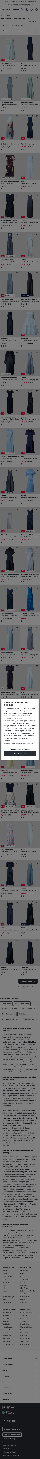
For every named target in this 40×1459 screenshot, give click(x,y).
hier (19, 738)
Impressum (30, 743)
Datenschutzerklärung (19, 743)
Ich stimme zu (20, 754)
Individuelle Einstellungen (20, 749)
